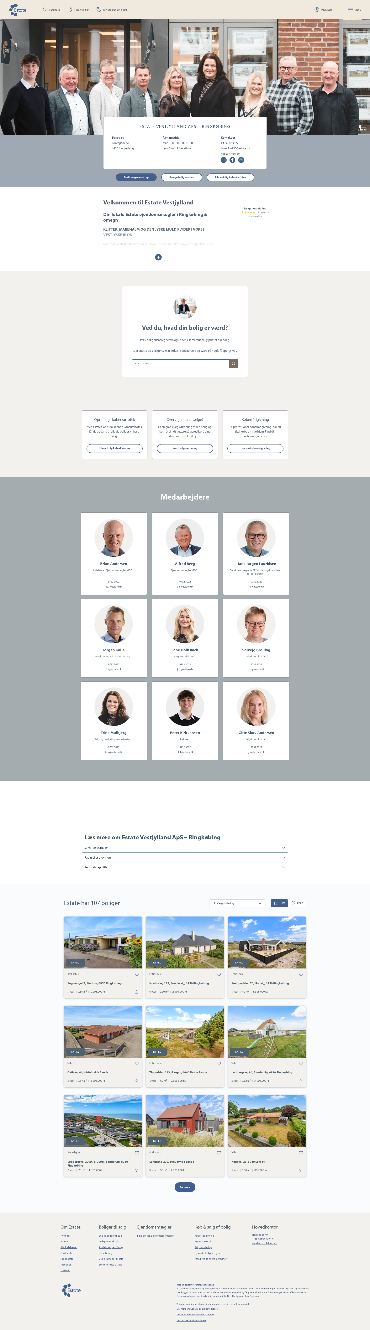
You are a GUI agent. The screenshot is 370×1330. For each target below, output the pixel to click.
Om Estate (66, 1253)
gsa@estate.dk (256, 752)
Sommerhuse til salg (110, 1264)
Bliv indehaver (69, 1247)
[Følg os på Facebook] (232, 160)
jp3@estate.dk (185, 669)
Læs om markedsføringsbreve (191, 1320)
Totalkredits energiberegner (211, 1259)
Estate (71, 1289)
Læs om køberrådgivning (255, 448)
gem (136, 974)
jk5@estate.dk (114, 669)
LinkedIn (65, 1270)
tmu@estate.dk (113, 752)
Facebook (66, 1264)
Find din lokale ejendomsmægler (156, 1235)
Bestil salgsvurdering (136, 177)
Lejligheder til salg (109, 1241)
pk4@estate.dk (185, 752)
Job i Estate (67, 1259)
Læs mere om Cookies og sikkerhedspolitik (198, 1308)
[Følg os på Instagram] (241, 160)
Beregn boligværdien (181, 177)
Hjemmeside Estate (17, 10)
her (265, 436)
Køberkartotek (203, 1241)
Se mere (185, 1187)
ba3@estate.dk (113, 586)
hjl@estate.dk (256, 586)
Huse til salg (106, 1253)
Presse (64, 1241)
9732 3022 (231, 143)
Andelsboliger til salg (111, 1247)
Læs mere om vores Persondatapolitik (195, 1314)
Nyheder (65, 1235)
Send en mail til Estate (264, 1243)
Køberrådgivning (204, 1235)
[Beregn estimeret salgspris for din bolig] (233, 363)
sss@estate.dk (256, 669)
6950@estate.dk (240, 148)
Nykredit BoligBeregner (208, 1253)
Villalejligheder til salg (111, 1259)
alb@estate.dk (185, 586)
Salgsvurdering (203, 1247)
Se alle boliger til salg (111, 1235)
